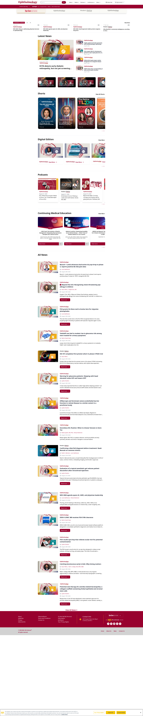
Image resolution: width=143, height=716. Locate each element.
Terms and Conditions (44, 618)
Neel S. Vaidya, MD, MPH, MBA (76, 566)
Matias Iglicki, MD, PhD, (67, 432)
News (115, 631)
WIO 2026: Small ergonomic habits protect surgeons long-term (56, 29)
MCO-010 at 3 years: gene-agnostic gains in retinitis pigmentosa (116, 29)
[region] (71, 712)
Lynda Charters (65, 381)
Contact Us (41, 620)
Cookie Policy (64, 714)
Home (102, 631)
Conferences (91, 2)
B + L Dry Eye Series (42, 6)
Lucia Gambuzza (66, 269)
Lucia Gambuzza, (66, 498)
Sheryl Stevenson (78, 432)
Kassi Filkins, (65, 289)
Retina (49, 6)
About (20, 616)
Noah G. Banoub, (66, 453)
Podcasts (82, 2)
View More (127, 22)
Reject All (110, 712)
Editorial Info (21, 622)
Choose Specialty (23, 6)
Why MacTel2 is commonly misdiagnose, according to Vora (86, 29)
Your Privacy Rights (63, 622)
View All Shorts (100, 94)
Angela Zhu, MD (72, 289)
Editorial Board (42, 616)
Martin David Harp (66, 338)
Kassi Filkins (65, 356)
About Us (108, 631)
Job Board (61, 620)
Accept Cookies (121, 712)
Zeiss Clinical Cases (56, 6)
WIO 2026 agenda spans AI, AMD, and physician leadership (25, 29)
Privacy (20, 620)
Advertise (20, 618)
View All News (70, 610)
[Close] (140, 712)
